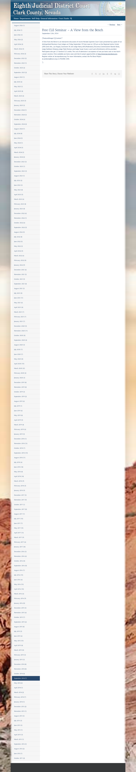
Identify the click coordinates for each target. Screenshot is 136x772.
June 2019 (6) (18, 411)
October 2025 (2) (19, 68)
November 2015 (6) (20, 613)
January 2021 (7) (19, 321)
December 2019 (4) (20, 382)
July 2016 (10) (18, 575)
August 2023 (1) (19, 176)
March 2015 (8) (19, 650)
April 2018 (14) (19, 476)
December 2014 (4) (20, 664)
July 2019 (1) (18, 406)
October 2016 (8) (19, 561)
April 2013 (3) (18, 735)
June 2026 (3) (18, 35)
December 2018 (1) (20, 439)
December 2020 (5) (20, 326)
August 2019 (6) (19, 401)
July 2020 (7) (18, 349)
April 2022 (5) (18, 251)
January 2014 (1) (19, 702)
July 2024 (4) (18, 133)
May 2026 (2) (18, 39)
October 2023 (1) (19, 166)
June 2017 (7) (18, 523)
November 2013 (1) (20, 711)
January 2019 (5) (19, 434)
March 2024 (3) (19, 152)
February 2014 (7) (20, 697)
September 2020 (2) (20, 340)
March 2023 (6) (19, 199)
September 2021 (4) (20, 284)
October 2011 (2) (19, 758)
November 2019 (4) (20, 387)
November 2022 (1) (20, 218)
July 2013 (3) (18, 721)
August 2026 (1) (19, 25)
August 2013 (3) (19, 716)
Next (118, 25)
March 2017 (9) (19, 537)
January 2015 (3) (19, 659)
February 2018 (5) (20, 486)
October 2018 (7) (19, 448)
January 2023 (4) (19, 209)
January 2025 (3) (19, 105)
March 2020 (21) (19, 368)
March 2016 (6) (19, 594)
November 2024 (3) (20, 115)
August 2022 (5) (19, 232)
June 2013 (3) (18, 725)
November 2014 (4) (20, 669)
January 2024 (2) (19, 157)
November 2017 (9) (20, 500)
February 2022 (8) (20, 260)
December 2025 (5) (20, 58)
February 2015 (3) (20, 655)
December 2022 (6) (20, 213)
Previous (112, 25)
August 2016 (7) (19, 570)
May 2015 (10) (19, 641)
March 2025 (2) (19, 96)
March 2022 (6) (19, 256)
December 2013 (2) (20, 706)
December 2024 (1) (20, 110)
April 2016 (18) (19, 589)
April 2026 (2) (18, 44)
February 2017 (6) (20, 542)
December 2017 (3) (20, 495)
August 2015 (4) (19, 627)
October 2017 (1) (19, 505)
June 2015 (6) (18, 636)
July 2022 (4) (18, 237)
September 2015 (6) (20, 622)
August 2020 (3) (19, 345)
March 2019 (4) (19, 425)
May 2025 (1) (18, 86)
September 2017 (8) (20, 509)
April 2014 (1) (18, 688)
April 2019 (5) (18, 420)
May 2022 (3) (18, 246)
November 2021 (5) (20, 274)
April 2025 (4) (18, 91)
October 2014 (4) (19, 674)
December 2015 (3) (20, 608)
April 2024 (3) (18, 147)
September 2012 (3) (20, 744)
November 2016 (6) (20, 556)
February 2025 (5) (20, 101)
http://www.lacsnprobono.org (107, 54)
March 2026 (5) (19, 49)
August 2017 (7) (19, 514)
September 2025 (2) (20, 72)
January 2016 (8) (19, 603)
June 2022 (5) (18, 241)
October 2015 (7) (19, 617)
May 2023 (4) (18, 190)
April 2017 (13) (19, 533)
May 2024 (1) (18, 143)
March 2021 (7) (19, 312)
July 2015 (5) (18, 631)
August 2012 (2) (19, 749)
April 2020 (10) (19, 364)
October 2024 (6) (19, 119)
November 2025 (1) (20, 63)
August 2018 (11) (19, 458)
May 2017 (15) (18, 528)
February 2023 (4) (20, 204)
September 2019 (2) (20, 396)
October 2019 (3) (19, 392)
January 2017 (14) (20, 547)
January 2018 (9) (19, 490)
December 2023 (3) (20, 162)
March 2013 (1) (19, 739)
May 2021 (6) (18, 303)
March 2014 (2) (19, 692)
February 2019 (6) (20, 429)
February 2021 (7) (20, 317)
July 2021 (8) (18, 293)
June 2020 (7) (18, 354)
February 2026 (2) (20, 54)
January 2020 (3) (19, 378)
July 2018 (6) (18, 462)
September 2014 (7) (20, 678)
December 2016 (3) (20, 551)
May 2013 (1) (18, 730)
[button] (71, 18)
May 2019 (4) (18, 415)
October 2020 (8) (20, 335)
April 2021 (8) (18, 307)
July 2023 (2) (18, 180)
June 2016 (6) (18, 580)
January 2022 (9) (19, 265)
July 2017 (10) (18, 519)
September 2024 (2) (20, 124)
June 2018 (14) (18, 467)
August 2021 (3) (19, 288)
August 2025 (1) (19, 77)
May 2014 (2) (18, 683)
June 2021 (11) (18, 298)
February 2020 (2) (20, 373)
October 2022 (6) (19, 223)
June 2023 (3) (18, 185)
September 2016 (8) (20, 566)
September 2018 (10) (21, 453)
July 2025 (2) (18, 82)
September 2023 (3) (20, 171)
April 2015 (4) (18, 645)
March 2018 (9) (19, 481)
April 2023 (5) (18, 194)
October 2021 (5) (19, 279)
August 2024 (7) (19, 129)
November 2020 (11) (21, 331)
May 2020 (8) (18, 359)
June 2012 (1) (18, 753)
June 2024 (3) (18, 138)
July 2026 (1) (18, 30)
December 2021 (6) (20, 270)
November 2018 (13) (20, 443)
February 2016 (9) (20, 598)
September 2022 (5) (20, 227)
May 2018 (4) (18, 472)
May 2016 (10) (19, 584)
